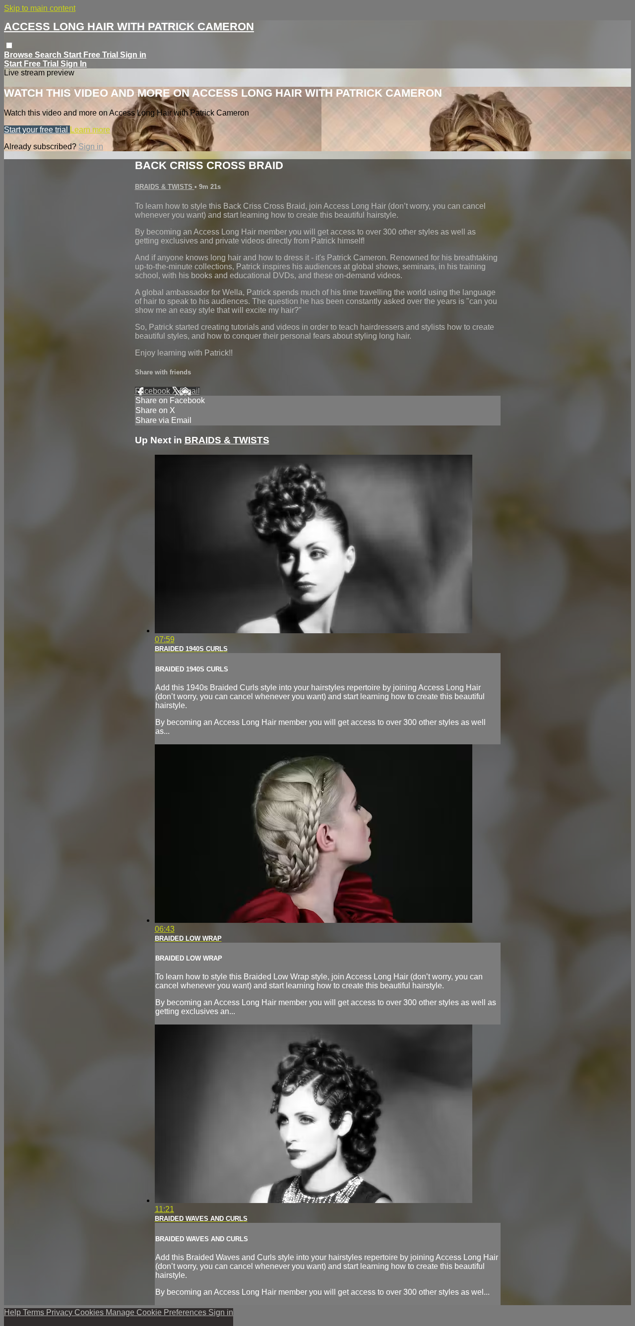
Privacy (60, 1312)
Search (49, 55)
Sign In (74, 64)
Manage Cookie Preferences (157, 1312)
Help (13, 1312)
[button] (9, 45)
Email (190, 391)
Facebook (153, 391)
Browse (19, 55)
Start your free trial (37, 129)
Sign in (133, 55)
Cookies (90, 1312)
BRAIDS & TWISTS (164, 186)
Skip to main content (39, 8)
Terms (34, 1312)
